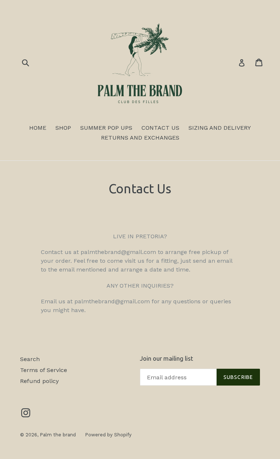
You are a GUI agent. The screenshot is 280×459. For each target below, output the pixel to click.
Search (30, 359)
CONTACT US (160, 127)
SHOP (63, 127)
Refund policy (39, 381)
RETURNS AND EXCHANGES (140, 137)
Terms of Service (43, 370)
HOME (37, 127)
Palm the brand (58, 434)
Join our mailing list (166, 358)
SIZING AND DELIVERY (219, 127)
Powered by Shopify (108, 434)
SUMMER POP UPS (106, 127)
